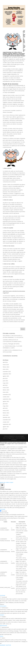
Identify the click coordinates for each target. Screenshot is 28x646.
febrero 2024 (6, 367)
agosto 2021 (6, 426)
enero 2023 (5, 392)
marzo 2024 (6, 364)
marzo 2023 (6, 387)
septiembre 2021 (7, 424)
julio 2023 (5, 378)
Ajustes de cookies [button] (4, 482)
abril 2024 (5, 362)
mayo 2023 (5, 383)
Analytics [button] (2, 615)
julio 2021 (5, 429)
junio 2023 (5, 380)
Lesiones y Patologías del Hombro (11, 343)
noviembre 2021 (7, 419)
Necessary (4, 511)
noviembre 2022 (7, 394)
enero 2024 (5, 369)
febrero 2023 (6, 390)
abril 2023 (5, 385)
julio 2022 (5, 403)
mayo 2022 (5, 406)
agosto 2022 (6, 401)
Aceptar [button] (11, 482)
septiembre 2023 (7, 373)
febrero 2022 (6, 413)
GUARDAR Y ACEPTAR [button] (5, 645)
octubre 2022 (6, 396)
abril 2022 (5, 408)
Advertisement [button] (3, 625)
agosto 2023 (6, 376)
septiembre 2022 (7, 399)
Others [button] (1, 636)
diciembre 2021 (6, 417)
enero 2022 (5, 415)
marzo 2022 (6, 410)
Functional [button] (2, 595)
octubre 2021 (6, 422)
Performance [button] (3, 606)
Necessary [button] (2, 509)
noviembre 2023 (7, 371)
